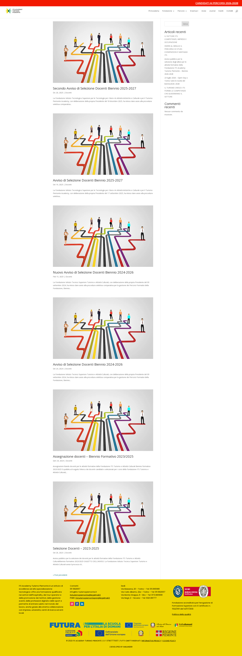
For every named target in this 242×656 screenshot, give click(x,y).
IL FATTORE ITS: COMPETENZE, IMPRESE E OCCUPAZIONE (175, 46)
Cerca (185, 30)
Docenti (68, 99)
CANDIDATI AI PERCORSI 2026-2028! (216, 3)
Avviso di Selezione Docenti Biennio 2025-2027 (88, 187)
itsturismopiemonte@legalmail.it (85, 601)
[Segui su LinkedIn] (82, 611)
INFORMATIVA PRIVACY (150, 647)
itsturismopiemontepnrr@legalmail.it (92, 604)
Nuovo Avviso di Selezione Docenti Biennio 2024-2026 (93, 279)
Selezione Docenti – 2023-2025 (76, 555)
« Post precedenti (60, 581)
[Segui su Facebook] (77, 611)
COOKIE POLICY (169, 647)
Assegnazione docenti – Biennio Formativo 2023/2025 (93, 463)
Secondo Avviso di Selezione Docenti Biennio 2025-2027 (94, 95)
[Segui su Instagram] (72, 611)
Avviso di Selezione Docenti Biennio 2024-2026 (88, 371)
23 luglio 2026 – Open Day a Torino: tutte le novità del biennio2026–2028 (176, 87)
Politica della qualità (181, 621)
